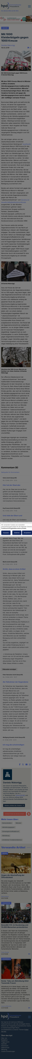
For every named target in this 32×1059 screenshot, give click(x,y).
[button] (29, 7)
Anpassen (6, 532)
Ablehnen (17, 532)
